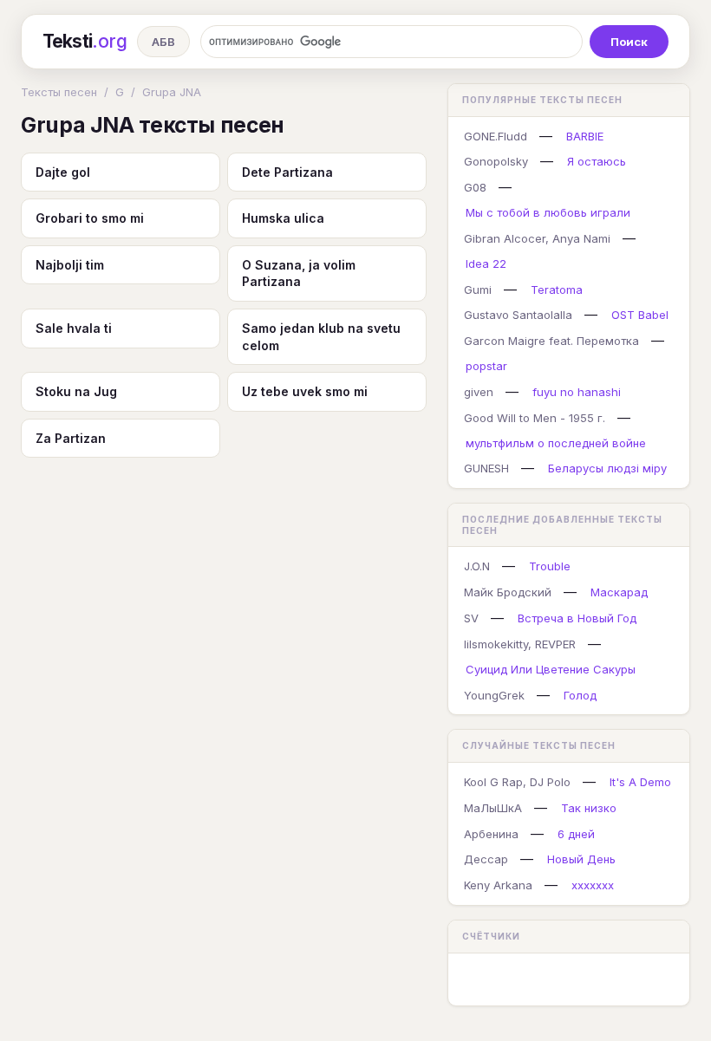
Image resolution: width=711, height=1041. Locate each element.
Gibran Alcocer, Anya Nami (537, 238)
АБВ (163, 42)
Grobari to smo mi (90, 218)
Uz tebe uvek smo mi (305, 391)
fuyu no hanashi (576, 392)
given (478, 392)
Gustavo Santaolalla (518, 315)
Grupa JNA (171, 92)
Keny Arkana (498, 885)
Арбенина (491, 834)
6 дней (576, 834)
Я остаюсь (596, 161)
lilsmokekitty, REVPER (520, 644)
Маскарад (619, 592)
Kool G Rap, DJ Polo (517, 782)
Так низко (588, 808)
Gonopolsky (496, 161)
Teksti (84, 41)
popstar (486, 366)
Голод (580, 695)
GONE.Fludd (495, 136)
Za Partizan (71, 438)
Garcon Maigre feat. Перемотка (551, 341)
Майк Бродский (507, 592)
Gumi (478, 289)
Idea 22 (486, 263)
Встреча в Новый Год (577, 618)
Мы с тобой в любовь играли (548, 212)
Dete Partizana (287, 172)
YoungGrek (494, 695)
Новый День (581, 859)
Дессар (486, 859)
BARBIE (584, 136)
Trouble (550, 566)
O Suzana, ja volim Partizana (299, 273)
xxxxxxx (592, 885)
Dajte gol (63, 172)
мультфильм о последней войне (556, 443)
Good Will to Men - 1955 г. (534, 418)
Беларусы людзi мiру (607, 468)
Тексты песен (59, 92)
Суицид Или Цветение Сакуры (551, 669)
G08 (475, 187)
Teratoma (557, 289)
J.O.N (477, 566)
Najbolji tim (70, 264)
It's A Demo (640, 782)
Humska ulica (283, 218)
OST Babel (640, 315)
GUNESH (486, 468)
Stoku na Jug (76, 391)
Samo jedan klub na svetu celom (321, 337)
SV (471, 618)
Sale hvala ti (74, 328)
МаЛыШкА (493, 808)
